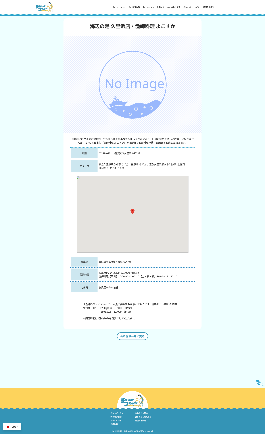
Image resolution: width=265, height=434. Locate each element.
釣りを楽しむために (191, 7)
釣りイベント (148, 7)
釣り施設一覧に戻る (132, 336)
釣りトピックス (119, 7)
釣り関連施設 (134, 7)
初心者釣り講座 (173, 7)
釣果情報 (160, 7)
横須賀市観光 (208, 7)
